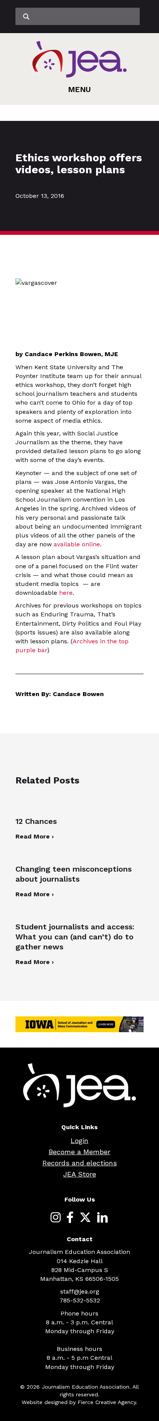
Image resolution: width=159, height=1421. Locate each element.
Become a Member (79, 1152)
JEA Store (79, 1174)
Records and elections (79, 1163)
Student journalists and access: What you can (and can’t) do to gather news (74, 936)
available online (77, 544)
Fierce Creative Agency (107, 1402)
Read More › (34, 836)
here (66, 592)
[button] (79, 89)
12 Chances (36, 821)
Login (79, 1140)
